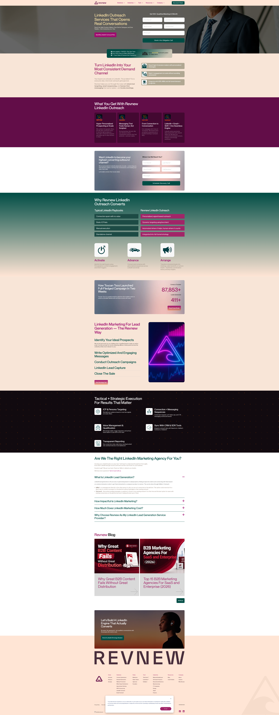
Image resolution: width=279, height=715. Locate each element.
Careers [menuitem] (180, 679)
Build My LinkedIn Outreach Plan (105, 35)
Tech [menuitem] (139, 3)
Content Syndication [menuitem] (121, 677)
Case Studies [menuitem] (171, 679)
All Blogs (180, 600)
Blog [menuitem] (169, 677)
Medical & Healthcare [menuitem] (158, 677)
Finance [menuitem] (155, 692)
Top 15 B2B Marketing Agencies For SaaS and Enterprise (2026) (161, 583)
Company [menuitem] (160, 3)
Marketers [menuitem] (135, 677)
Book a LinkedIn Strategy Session (112, 638)
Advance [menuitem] (110, 679)
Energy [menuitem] (154, 688)
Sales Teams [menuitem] (136, 679)
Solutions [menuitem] (120, 3)
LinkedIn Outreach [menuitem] (121, 690)
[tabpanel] (105, 128)
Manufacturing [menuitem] (156, 684)
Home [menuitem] (109, 675)
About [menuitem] (180, 677)
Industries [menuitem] (131, 3)
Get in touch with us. (115, 471)
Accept (165, 708)
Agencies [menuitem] (135, 681)
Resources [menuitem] (149, 3)
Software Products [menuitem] (157, 679)
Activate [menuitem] (110, 677)
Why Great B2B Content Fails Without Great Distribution (116, 583)
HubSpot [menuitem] (145, 681)
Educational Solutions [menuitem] (158, 681)
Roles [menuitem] (134, 675)
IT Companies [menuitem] (156, 686)
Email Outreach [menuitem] (120, 692)
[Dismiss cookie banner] (170, 699)
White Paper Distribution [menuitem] (122, 684)
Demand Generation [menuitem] (121, 679)
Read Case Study (174, 308)
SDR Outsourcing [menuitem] (121, 688)
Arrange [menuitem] (110, 681)
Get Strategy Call (101, 382)
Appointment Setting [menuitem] (122, 686)
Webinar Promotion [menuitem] (121, 681)
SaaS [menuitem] (154, 690)
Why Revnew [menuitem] (182, 681)
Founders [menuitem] (135, 684)
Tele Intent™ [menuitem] (146, 677)
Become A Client (178, 3)
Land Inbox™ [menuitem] (146, 679)
